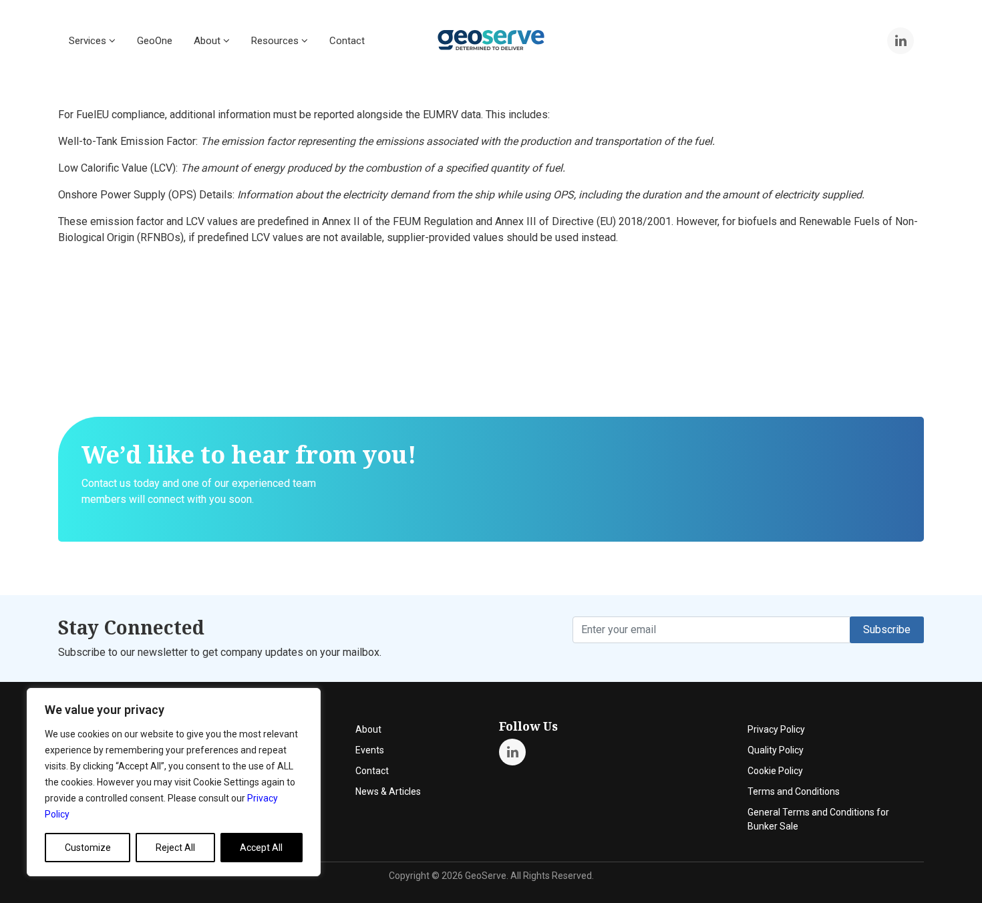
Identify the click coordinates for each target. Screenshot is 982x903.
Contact (347, 41)
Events (369, 750)
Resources (276, 41)
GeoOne (154, 41)
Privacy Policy (776, 729)
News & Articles (388, 791)
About (208, 41)
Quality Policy (776, 750)
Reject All (175, 847)
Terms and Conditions (794, 791)
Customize (88, 847)
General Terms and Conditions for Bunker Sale (818, 819)
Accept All (261, 847)
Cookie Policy (775, 770)
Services (89, 41)
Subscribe (887, 629)
